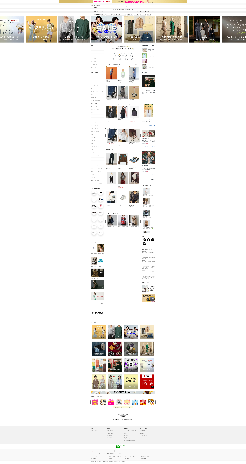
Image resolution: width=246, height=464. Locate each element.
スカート (92, 88)
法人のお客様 (126, 437)
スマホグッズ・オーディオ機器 (96, 168)
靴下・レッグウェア (94, 103)
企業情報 (92, 461)
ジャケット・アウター (95, 79)
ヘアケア (92, 149)
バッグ (92, 94)
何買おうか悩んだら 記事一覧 (150, 146)
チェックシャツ (143, 14)
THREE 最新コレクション (117, 14)
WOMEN (94, 11)
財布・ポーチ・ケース (95, 112)
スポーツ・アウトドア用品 (96, 171)
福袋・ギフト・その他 (95, 180)
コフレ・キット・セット (95, 158)
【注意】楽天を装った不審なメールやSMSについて (123, 407)
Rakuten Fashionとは (127, 431)
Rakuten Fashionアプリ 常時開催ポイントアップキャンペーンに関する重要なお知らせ (148, 267)
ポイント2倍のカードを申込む (130, 456)
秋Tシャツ (102, 14)
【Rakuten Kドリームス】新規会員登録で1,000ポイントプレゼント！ (111, 453)
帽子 (92, 115)
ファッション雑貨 (94, 106)
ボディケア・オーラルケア (96, 146)
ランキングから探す (94, 58)
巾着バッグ (149, 14)
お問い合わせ (126, 435)
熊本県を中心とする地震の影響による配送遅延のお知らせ (123, 9)
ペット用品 (93, 177)
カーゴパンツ (136, 14)
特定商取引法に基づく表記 (128, 438)
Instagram (142, 433)
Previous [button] (91, 29)
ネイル (92, 143)
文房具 (92, 174)
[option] (41, 29)
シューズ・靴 (93, 97)
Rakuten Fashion (101, 6)
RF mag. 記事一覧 (152, 125)
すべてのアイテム (94, 67)
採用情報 (123, 461)
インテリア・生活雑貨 (95, 165)
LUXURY (92, 431)
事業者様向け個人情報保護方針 (107, 461)
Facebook (142, 431)
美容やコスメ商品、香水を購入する (115, 456)
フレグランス (93, 152)
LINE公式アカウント (143, 435)
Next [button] (155, 29)
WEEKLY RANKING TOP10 (148, 195)
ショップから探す (94, 55)
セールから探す (94, 48)
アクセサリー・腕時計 (95, 109)
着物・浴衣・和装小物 (95, 131)
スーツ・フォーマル (94, 125)
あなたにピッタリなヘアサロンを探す (97, 456)
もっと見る (101, 303)
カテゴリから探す (94, 61)
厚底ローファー (130, 14)
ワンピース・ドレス (94, 85)
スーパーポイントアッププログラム (130, 430)
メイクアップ (93, 140)
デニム (125, 14)
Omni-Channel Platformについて (129, 440)
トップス (92, 75)
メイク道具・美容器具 (95, 155)
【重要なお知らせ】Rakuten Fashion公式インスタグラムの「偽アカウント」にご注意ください (148, 277)
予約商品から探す (94, 64)
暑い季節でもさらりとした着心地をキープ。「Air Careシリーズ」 (148, 206)
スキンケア (93, 134)
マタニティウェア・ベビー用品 (96, 122)
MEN (98, 11)
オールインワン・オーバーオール (97, 91)
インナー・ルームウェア (95, 100)
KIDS (102, 11)
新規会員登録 (142, 430)
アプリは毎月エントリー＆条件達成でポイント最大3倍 (145, 11)
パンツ (92, 82)
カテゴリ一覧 (101, 183)
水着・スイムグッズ (94, 128)
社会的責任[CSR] (117, 461)
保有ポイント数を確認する (145, 456)
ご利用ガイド (126, 433)
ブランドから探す (94, 51)
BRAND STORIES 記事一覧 (150, 174)
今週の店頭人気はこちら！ (147, 217)
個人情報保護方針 (98, 461)
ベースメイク (93, 137)
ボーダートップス (109, 14)
